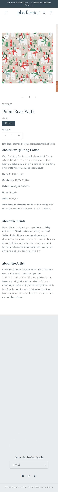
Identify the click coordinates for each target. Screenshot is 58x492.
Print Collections (15, 334)
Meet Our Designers (17, 392)
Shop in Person (14, 360)
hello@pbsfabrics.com (19, 445)
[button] (6, 13)
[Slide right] (35, 97)
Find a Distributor (15, 412)
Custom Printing (15, 354)
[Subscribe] (44, 465)
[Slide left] (23, 97)
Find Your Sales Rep (17, 399)
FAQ (8, 379)
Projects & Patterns (16, 419)
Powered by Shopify (44, 487)
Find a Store (12, 406)
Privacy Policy (13, 425)
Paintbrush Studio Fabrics (23, 487)
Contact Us (12, 386)
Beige (8, 123)
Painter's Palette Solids (19, 347)
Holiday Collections (16, 341)
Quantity (6, 130)
